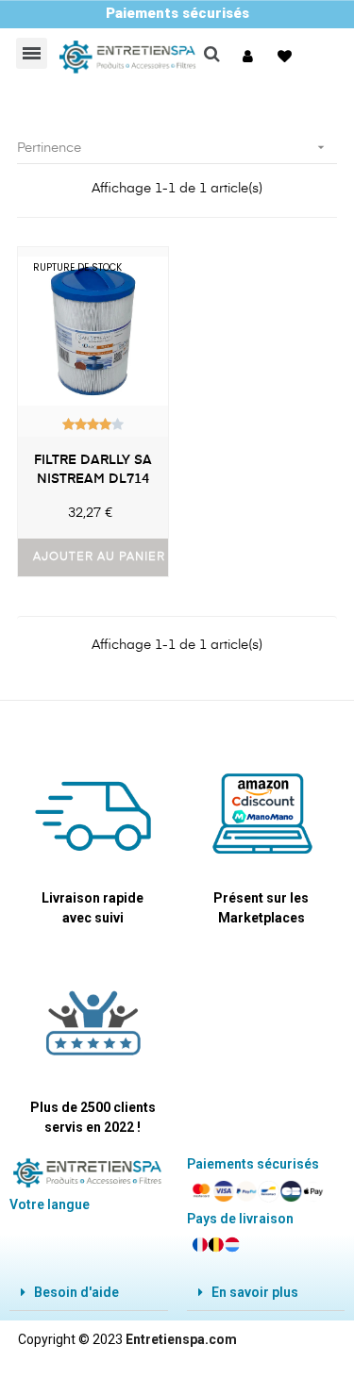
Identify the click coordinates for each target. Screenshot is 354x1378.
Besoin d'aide (76, 1292)
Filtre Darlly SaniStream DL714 (93, 470)
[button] (250, 56)
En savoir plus (254, 1292)
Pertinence (173, 147)
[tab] (88, 1292)
